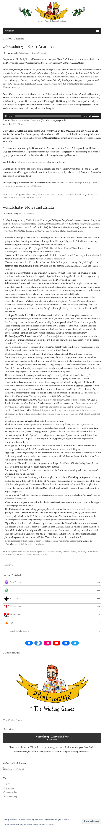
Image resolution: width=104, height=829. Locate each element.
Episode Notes (16, 551)
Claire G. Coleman (57, 194)
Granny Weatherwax (10, 197)
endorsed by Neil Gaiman (29, 186)
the (16, 343)
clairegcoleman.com (88, 138)
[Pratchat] (52, 20)
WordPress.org (10, 796)
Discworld (69, 194)
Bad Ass (46, 551)
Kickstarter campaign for (75, 182)
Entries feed (8, 788)
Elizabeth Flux (79, 194)
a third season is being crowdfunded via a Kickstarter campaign (49, 541)
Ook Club (22, 343)
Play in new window (20, 120)
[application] (52, 116)
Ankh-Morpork (30, 194)
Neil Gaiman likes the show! (31, 544)
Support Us (11, 176)
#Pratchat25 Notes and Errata (28, 207)
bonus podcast (34, 343)
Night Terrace (93, 182)
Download (35, 120)
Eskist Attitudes (33, 220)
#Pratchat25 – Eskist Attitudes (28, 46)
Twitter (24, 138)
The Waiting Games (12, 720)
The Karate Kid (12, 354)
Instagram (36, 138)
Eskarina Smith (92, 194)
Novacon (9, 252)
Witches (38, 197)
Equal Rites (7, 554)
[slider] (96, 115)
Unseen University (26, 197)
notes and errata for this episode (35, 162)
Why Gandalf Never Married (58, 248)
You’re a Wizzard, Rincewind (50, 259)
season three (8, 186)
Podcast (14, 194)
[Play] (6, 116)
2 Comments (29, 214)
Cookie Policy (49, 825)
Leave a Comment (39, 53)
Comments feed (10, 792)
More (20, 124)
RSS (14, 124)
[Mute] (90, 116)
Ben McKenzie (43, 194)
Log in (6, 783)
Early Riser (58, 336)
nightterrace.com (12, 541)
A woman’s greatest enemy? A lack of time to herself (62, 400)
